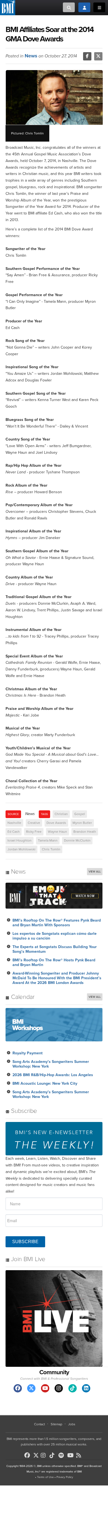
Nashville (14, 823)
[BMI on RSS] (80, 1455)
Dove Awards (56, 823)
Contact (39, 1424)
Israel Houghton (19, 840)
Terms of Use (45, 1477)
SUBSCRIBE (25, 1241)
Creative (34, 823)
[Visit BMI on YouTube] (45, 1388)
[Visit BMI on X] (31, 1388)
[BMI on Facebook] (28, 1455)
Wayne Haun (57, 832)
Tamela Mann (48, 840)
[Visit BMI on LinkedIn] (86, 1388)
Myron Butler (82, 823)
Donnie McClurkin (77, 840)
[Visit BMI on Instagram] (59, 1388)
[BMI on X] (36, 1454)
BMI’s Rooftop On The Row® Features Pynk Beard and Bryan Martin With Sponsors (56, 922)
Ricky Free (34, 832)
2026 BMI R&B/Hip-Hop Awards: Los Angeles (52, 1075)
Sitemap (56, 1424)
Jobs (71, 1424)
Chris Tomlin (51, 849)
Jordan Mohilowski (21, 849)
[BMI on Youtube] (71, 1455)
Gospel (79, 814)
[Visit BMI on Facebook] (18, 1388)
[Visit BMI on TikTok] (72, 1388)
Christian (61, 814)
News (31, 56)
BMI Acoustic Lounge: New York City (44, 1083)
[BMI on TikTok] (53, 1455)
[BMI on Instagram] (44, 1455)
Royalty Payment (27, 1053)
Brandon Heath (84, 832)
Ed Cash (13, 832)
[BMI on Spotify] (62, 1455)
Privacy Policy (64, 1477)
